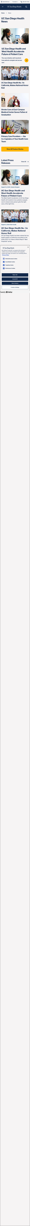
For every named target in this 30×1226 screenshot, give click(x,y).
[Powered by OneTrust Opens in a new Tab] (6, 292)
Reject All (15, 274)
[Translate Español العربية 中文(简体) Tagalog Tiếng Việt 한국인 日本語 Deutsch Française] (15, 2)
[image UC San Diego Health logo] (14, 7)
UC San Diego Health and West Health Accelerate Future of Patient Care (13, 193)
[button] (2, 6)
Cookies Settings (15, 287)
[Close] (28, 247)
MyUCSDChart (6, 1)
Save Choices (15, 283)
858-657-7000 (26, 1)
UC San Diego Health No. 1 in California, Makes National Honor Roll (14, 230)
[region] (15, 735)
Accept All (15, 279)
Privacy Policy (5, 255)
